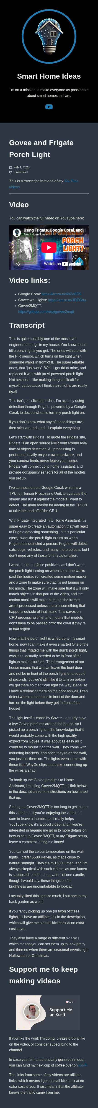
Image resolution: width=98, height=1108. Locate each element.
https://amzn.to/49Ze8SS (61, 294)
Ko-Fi (83, 1065)
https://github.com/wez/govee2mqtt (46, 312)
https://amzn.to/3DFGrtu (67, 300)
